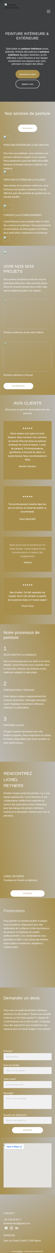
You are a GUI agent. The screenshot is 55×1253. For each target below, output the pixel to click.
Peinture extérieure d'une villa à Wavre (24, 332)
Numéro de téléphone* (15, 1115)
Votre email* (10, 1079)
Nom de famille (11, 1065)
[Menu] (48, 11)
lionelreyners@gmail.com (17, 1223)
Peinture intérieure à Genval (18, 375)
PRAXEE (19, 1251)
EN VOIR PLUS (18, 386)
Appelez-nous (27, 84)
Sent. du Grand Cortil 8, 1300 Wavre (22, 1240)
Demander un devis (27, 74)
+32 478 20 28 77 (13, 1219)
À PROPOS (27, 893)
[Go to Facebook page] (6, 1228)
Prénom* (8, 1051)
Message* (9, 1093)
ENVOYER (27, 1130)
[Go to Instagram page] (11, 1228)
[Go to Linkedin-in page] (16, 1228)
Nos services (27, 128)
